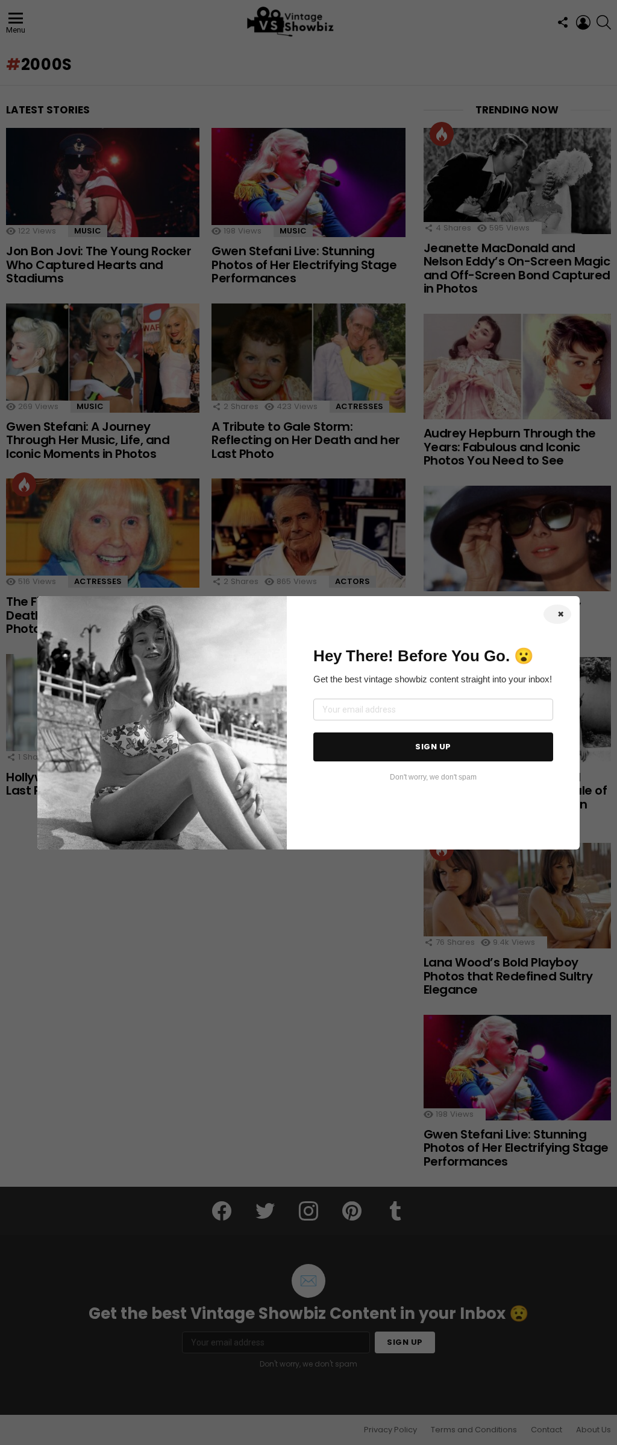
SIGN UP (433, 746)
